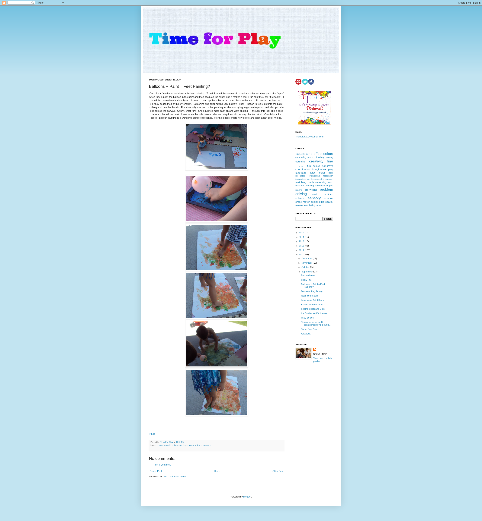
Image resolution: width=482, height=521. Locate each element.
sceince (328, 194)
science (198, 445)
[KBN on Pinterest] (314, 123)
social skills (317, 201)
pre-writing (311, 189)
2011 (302, 250)
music (330, 182)
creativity (168, 445)
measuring (320, 182)
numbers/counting (304, 185)
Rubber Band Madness (313, 304)
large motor (189, 445)
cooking (329, 157)
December (307, 258)
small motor (302, 201)
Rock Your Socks (309, 295)
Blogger (247, 496)
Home (217, 471)
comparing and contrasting (309, 157)
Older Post (277, 471)
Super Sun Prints (309, 329)
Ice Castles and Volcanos (314, 313)
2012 (302, 245)
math (311, 182)
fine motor (178, 445)
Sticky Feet (306, 280)
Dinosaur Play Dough (312, 291)
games (316, 166)
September (307, 271)
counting (300, 161)
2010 (302, 254)
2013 (302, 241)
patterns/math (322, 185)
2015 (302, 232)
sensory (207, 445)
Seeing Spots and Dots (313, 309)
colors (160, 445)
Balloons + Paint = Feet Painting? (313, 285)
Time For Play (167, 442)
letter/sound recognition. (322, 179)
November (307, 263)
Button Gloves (308, 275)
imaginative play (322, 169)
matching (300, 182)
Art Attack (305, 333)
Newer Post (156, 471)
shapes (328, 198)
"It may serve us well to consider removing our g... (315, 323)
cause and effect (308, 154)
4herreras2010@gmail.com (309, 136)
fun (309, 165)
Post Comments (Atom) (174, 476)
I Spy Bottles (307, 317)
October (305, 267)
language (301, 172)
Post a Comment (162, 464)
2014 (302, 237)
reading (315, 194)
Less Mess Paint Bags (312, 300)
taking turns (315, 205)
